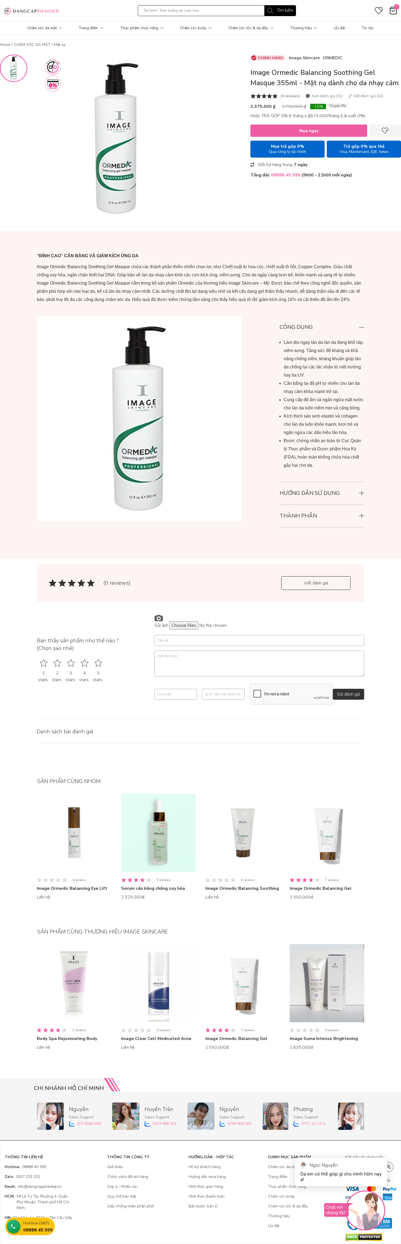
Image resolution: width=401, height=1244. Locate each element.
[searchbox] (217, 10)
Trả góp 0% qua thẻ (364, 148)
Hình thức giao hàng (205, 1186)
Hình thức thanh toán (206, 1196)
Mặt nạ (59, 44)
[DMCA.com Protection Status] (370, 1237)
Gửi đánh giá (348, 694)
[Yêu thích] (385, 131)
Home (5, 44)
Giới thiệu (115, 1166)
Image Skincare (304, 58)
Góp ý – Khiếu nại (122, 1186)
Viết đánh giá (316, 583)
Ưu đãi (339, 28)
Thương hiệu (301, 28)
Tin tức (367, 28)
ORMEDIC (333, 58)
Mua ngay (309, 131)
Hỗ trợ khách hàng (204, 1166)
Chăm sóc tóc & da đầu (248, 28)
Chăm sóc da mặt (42, 28)
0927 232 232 (22, 1176)
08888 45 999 (25, 1166)
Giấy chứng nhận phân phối (130, 1206)
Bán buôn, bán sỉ (202, 1206)
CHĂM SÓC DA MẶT (32, 44)
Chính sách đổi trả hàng (127, 1176)
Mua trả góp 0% (287, 148)
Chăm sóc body (193, 28)
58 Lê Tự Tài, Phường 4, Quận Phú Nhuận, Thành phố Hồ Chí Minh (37, 1202)
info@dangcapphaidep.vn (33, 1186)
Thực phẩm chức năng (139, 28)
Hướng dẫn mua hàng (207, 1176)
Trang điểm (88, 28)
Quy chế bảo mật (121, 1196)
